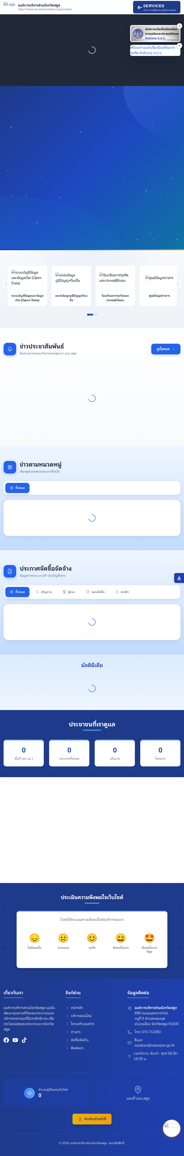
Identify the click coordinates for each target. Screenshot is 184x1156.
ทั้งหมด (20, 488)
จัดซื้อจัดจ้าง (80, 1040)
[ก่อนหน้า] (6, 284)
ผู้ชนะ (71, 592)
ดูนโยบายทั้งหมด (91, 229)
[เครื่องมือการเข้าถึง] (179, 578)
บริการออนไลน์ (81, 1016)
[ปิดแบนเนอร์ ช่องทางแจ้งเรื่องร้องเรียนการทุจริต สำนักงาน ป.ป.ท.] (179, 26)
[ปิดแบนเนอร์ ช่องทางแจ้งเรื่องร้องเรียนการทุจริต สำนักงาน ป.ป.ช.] (179, 45)
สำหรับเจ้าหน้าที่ (95, 1119)
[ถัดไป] (178, 284)
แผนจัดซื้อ (98, 592)
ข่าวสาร (76, 1032)
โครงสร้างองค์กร (82, 1024)
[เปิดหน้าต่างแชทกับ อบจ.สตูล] (171, 1129)
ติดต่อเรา (77, 1048)
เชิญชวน (46, 592)
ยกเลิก (125, 592)
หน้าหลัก (77, 1008)
